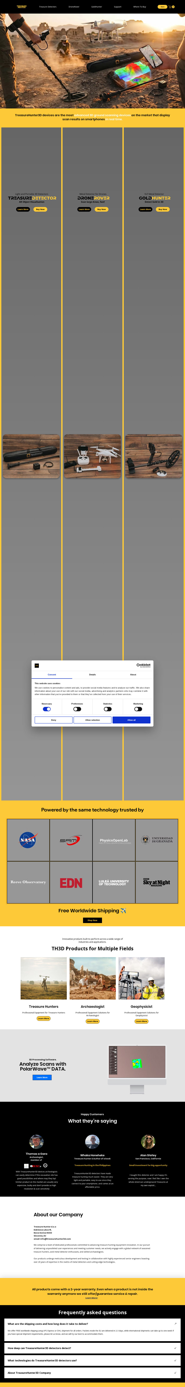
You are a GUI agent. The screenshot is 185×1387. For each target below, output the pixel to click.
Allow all (131, 720)
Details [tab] (92, 674)
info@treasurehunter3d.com (55, 1239)
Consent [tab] (52, 674)
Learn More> (91, 1298)
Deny (53, 720)
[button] (171, 6)
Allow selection (92, 720)
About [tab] (133, 674)
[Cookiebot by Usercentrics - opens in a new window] (138, 666)
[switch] (77, 709)
